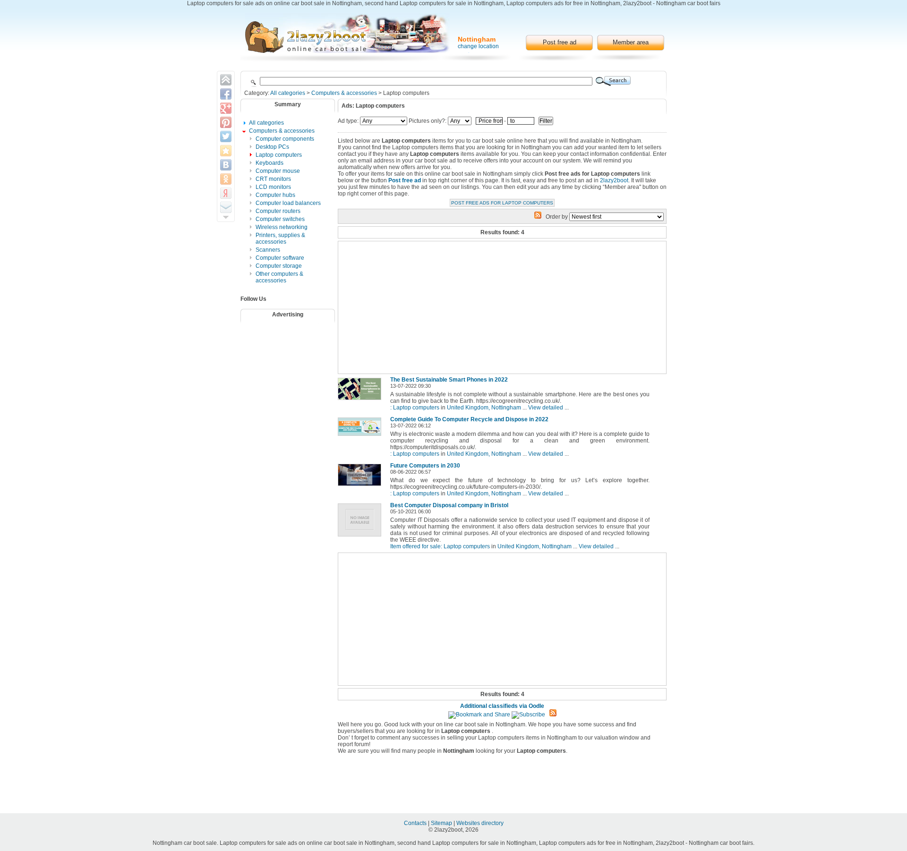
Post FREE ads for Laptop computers (502, 202)
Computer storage (279, 266)
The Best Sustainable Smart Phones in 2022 (449, 379)
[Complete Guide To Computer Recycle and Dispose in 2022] (361, 436)
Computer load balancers (288, 203)
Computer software (280, 258)
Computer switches (280, 219)
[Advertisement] (294, 351)
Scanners (268, 250)
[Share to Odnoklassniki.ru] (225, 179)
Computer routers (278, 211)
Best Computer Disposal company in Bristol (449, 505)
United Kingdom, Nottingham (484, 407)
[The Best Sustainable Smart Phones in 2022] (361, 400)
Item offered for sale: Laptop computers (440, 546)
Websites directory (480, 823)
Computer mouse (278, 171)
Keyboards (269, 163)
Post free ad (559, 42)
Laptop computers (279, 155)
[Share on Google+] (225, 108)
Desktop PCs (272, 147)
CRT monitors (273, 179)
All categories (287, 93)
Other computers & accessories (279, 277)
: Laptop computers (414, 407)
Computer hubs (275, 195)
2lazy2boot (614, 180)
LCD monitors (273, 187)
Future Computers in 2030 (425, 465)
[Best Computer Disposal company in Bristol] (361, 537)
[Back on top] (225, 79)
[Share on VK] (225, 164)
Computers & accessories (344, 93)
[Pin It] (225, 122)
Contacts (416, 823)
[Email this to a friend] (225, 207)
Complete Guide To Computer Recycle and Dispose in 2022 (469, 419)
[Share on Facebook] (225, 94)
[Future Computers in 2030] (361, 486)
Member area (631, 42)
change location (478, 46)
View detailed (545, 407)
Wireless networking (282, 227)
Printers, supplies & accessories (280, 238)
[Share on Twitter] (225, 136)
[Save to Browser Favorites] (225, 150)
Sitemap (442, 823)
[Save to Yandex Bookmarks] (225, 193)
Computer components (285, 139)
